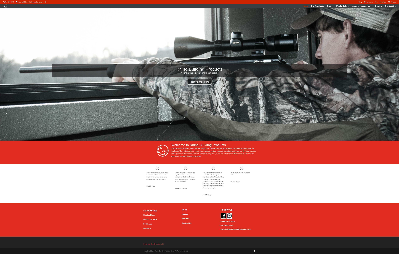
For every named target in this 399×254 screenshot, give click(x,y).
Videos (355, 6)
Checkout (382, 2)
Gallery (185, 214)
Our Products (317, 6)
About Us (365, 6)
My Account (368, 2)
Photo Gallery (342, 6)
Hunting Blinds (149, 215)
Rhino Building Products (199, 69)
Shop (360, 2)
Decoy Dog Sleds (150, 219)
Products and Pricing (199, 82)
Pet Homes (147, 224)
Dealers (378, 6)
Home (305, 6)
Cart (376, 2)
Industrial (147, 228)
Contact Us (390, 6)
